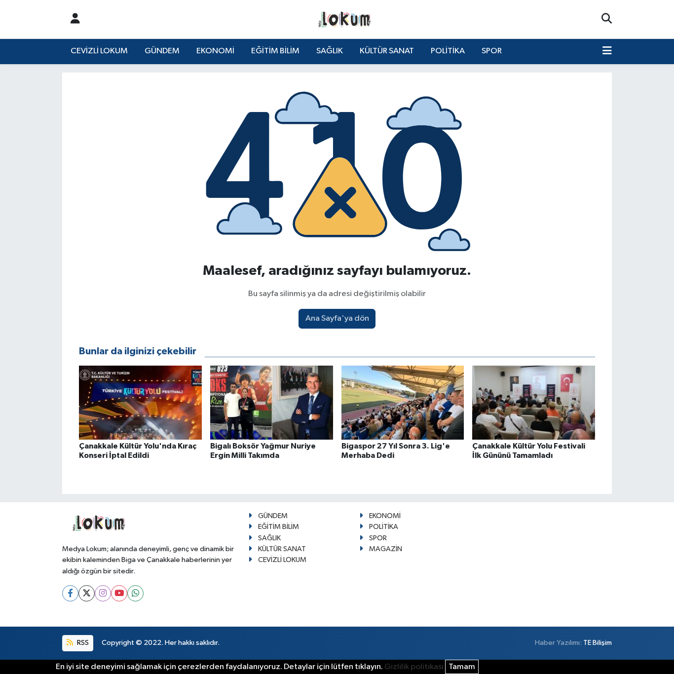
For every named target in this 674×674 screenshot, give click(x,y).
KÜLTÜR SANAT (387, 51)
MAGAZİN (385, 549)
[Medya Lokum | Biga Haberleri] (345, 19)
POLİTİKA (448, 51)
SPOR (492, 51)
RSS (82, 642)
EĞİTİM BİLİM (275, 51)
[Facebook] (70, 593)
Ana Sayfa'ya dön (337, 318)
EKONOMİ (215, 51)
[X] (86, 593)
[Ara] (606, 19)
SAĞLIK (329, 51)
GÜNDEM (162, 51)
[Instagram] (103, 593)
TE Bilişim (597, 642)
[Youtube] (119, 593)
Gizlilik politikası (414, 667)
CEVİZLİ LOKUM (99, 51)
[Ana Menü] (607, 51)
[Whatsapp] (135, 593)
